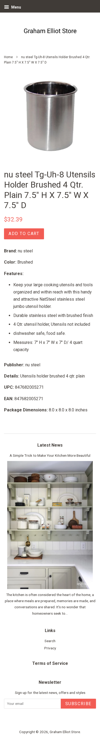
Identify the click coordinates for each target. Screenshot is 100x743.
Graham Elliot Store (65, 732)
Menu (15, 7)
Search (50, 641)
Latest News (50, 445)
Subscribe (78, 703)
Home (8, 57)
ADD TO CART (24, 233)
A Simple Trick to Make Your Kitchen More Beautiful (50, 455)
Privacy (50, 648)
